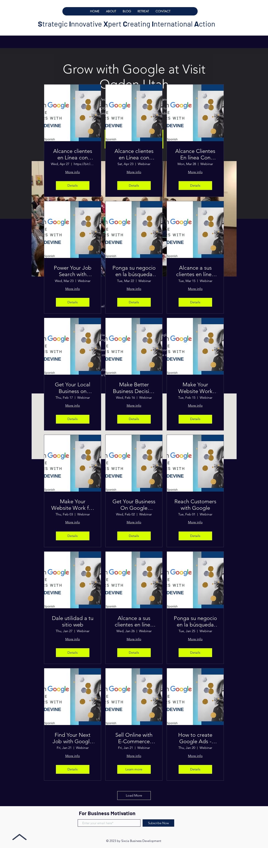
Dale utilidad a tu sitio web (72, 621)
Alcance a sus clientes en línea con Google (195, 271)
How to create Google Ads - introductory (195, 738)
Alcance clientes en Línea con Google (72, 154)
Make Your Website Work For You (195, 387)
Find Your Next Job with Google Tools (73, 738)
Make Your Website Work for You (72, 504)
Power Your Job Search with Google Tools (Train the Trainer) (73, 271)
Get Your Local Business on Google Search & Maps (72, 387)
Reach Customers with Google (195, 504)
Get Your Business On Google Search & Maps (133, 504)
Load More (134, 795)
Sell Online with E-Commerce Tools (133, 738)
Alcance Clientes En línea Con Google (195, 154)
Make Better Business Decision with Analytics (134, 387)
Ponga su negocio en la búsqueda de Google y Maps (134, 271)
